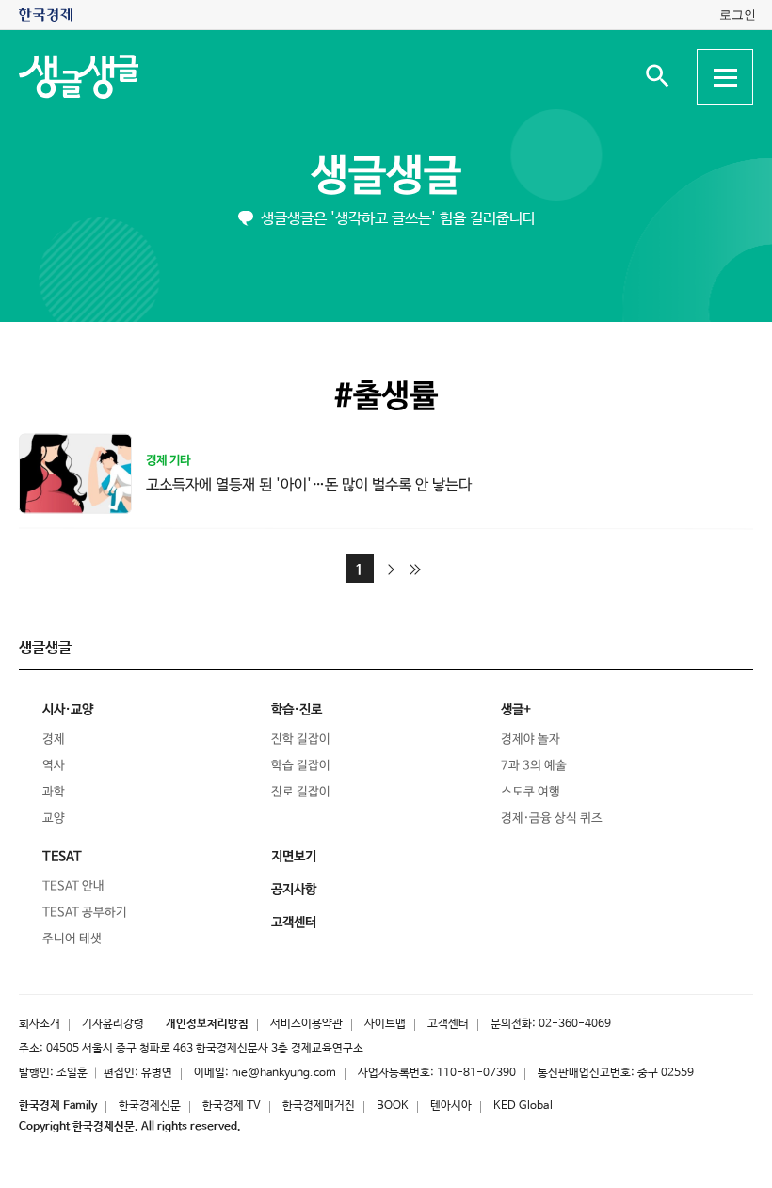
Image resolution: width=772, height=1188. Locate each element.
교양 (53, 818)
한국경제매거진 (318, 1106)
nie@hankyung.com (284, 1073)
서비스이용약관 (306, 1024)
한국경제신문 (150, 1106)
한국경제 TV (231, 1106)
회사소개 (39, 1024)
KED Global (523, 1106)
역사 (53, 766)
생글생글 (386, 177)
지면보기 (293, 856)
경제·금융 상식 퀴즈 (552, 818)
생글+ (516, 709)
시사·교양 (67, 709)
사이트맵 (385, 1024)
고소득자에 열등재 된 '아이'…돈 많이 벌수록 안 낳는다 (309, 484)
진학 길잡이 (300, 739)
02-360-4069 (575, 1024)
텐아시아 (451, 1106)
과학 (53, 792)
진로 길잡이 (300, 792)
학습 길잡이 (300, 766)
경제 (53, 739)
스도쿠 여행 (530, 792)
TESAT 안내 (73, 886)
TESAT (62, 856)
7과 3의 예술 (534, 766)
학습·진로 (296, 709)
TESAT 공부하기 (84, 913)
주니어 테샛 (72, 939)
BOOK (393, 1106)
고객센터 (448, 1024)
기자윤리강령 (113, 1024)
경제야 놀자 (530, 739)
